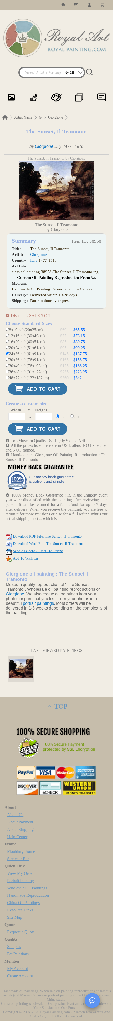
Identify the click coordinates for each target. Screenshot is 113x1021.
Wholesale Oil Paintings (27, 888)
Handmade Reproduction (28, 895)
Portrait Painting (20, 880)
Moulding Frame (21, 851)
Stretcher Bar (18, 858)
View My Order (20, 873)
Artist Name (23, 117)
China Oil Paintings (23, 902)
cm (76, 416)
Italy (34, 260)
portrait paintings (38, 603)
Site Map (14, 917)
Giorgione (55, 117)
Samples (14, 946)
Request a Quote (21, 932)
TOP (60, 706)
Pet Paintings (18, 954)
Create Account (20, 976)
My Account (17, 968)
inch (62, 416)
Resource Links (20, 910)
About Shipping (20, 829)
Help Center (17, 836)
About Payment (20, 822)
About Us (15, 815)
